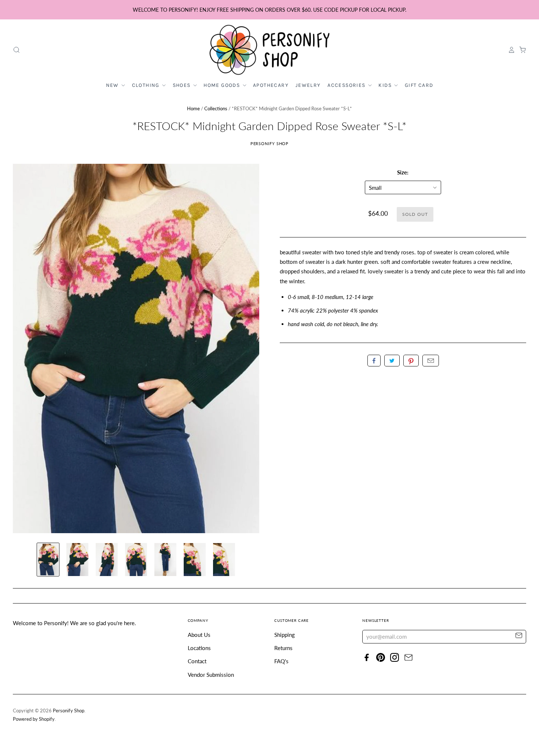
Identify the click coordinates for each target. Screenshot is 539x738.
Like (374, 360)
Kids (385, 85)
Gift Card (419, 85)
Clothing (146, 85)
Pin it (411, 360)
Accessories (347, 85)
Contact (197, 661)
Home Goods (222, 85)
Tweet (392, 360)
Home (193, 108)
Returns (283, 648)
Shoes (182, 85)
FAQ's (281, 661)
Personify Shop (269, 143)
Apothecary (271, 85)
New (113, 85)
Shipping (284, 634)
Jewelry (308, 85)
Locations (199, 648)
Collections (215, 108)
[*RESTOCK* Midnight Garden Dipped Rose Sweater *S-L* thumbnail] (48, 559)
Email (430, 360)
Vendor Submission (211, 674)
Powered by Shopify (34, 719)
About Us (199, 634)
